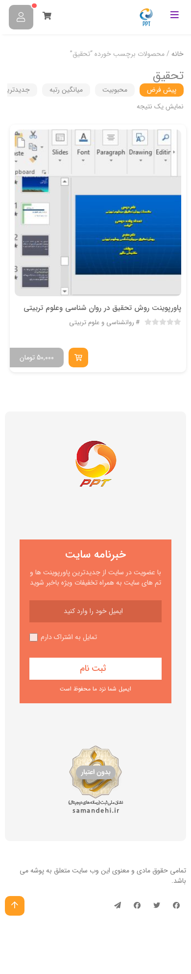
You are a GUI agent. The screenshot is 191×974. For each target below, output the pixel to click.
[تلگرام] (117, 906)
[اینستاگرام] (137, 906)
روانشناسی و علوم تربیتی (101, 323)
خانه (177, 54)
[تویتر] (157, 906)
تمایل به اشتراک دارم (69, 637)
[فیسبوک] (176, 906)
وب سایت (85, 870)
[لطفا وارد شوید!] (21, 17)
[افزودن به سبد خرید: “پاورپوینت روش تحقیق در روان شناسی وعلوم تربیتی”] (78, 357)
